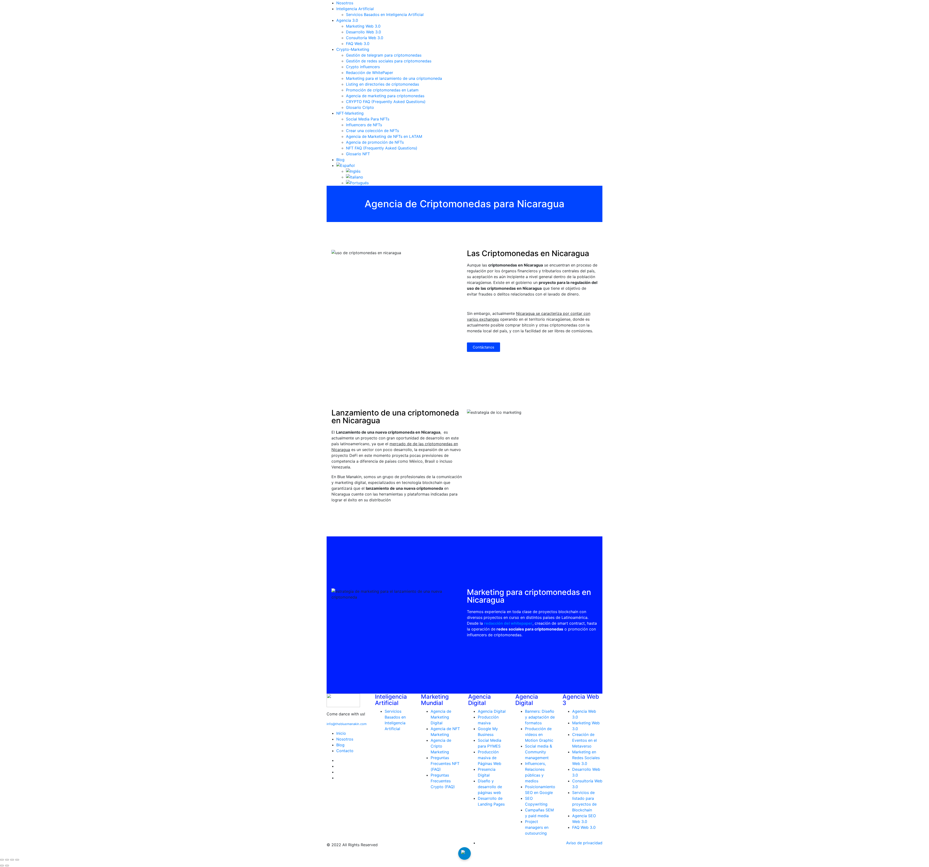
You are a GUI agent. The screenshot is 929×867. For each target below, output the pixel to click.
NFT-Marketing (350, 113)
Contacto (344, 750)
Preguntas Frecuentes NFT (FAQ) (445, 763)
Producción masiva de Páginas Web (489, 757)
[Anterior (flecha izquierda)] (2, 865)
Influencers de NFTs (364, 124)
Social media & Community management (538, 752)
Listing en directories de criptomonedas (382, 84)
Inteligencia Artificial (355, 8)
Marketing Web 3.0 (363, 26)
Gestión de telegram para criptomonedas (383, 55)
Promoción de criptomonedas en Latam (382, 90)
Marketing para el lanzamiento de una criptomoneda (394, 78)
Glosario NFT (358, 153)
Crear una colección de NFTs (372, 130)
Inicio (341, 733)
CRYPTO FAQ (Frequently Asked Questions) (386, 101)
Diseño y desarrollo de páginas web (490, 786)
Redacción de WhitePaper (369, 72)
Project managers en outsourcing (536, 827)
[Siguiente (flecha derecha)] (7, 865)
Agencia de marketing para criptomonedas (385, 95)
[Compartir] (12, 859)
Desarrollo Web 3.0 (363, 32)
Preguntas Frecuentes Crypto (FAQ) (443, 781)
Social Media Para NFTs (367, 119)
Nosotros (344, 2)
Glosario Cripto (360, 107)
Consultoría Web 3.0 (364, 37)
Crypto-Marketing (352, 49)
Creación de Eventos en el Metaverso (584, 740)
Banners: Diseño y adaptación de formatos (540, 717)
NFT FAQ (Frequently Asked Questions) (381, 148)
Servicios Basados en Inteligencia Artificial (385, 14)
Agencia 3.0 (347, 20)
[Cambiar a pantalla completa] (7, 859)
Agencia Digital (492, 711)
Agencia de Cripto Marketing (441, 746)
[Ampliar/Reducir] (2, 859)
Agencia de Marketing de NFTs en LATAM (384, 136)
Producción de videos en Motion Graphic (539, 734)
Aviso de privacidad (584, 842)
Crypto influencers (363, 66)
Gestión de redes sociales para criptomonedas (388, 61)
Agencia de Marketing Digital (441, 717)
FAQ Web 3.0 (357, 43)
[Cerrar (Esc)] (17, 859)
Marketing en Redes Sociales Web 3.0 (586, 757)
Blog (340, 159)
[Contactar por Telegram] (464, 853)
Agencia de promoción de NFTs (375, 142)
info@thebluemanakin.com (347, 724)
